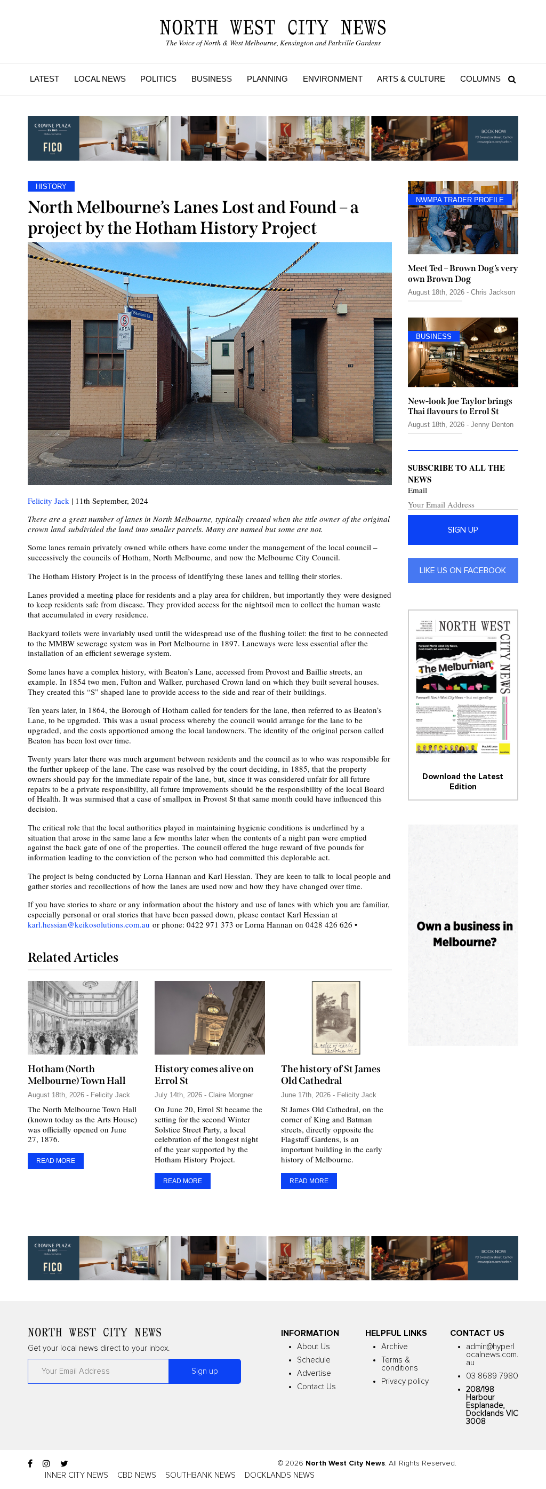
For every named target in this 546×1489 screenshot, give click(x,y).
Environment (333, 78)
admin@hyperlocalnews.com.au (492, 1355)
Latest (44, 78)
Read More (55, 1161)
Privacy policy (405, 1381)
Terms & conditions (399, 1364)
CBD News (136, 1475)
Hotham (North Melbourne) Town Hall (77, 1075)
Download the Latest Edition (462, 781)
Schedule (314, 1360)
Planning (267, 78)
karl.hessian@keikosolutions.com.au (89, 924)
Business (211, 78)
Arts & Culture (411, 78)
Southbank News (200, 1475)
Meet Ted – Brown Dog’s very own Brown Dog (463, 273)
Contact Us (316, 1387)
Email (417, 490)
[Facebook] (30, 1464)
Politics (158, 78)
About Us (313, 1347)
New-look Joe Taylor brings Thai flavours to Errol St (460, 406)
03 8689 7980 (492, 1376)
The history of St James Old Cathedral (331, 1075)
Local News (100, 78)
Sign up (463, 530)
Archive (394, 1347)
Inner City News (76, 1475)
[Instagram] (46, 1464)
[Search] (509, 79)
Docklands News (280, 1475)
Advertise (314, 1373)
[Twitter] (64, 1464)
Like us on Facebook (463, 570)
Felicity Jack (48, 500)
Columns (480, 78)
